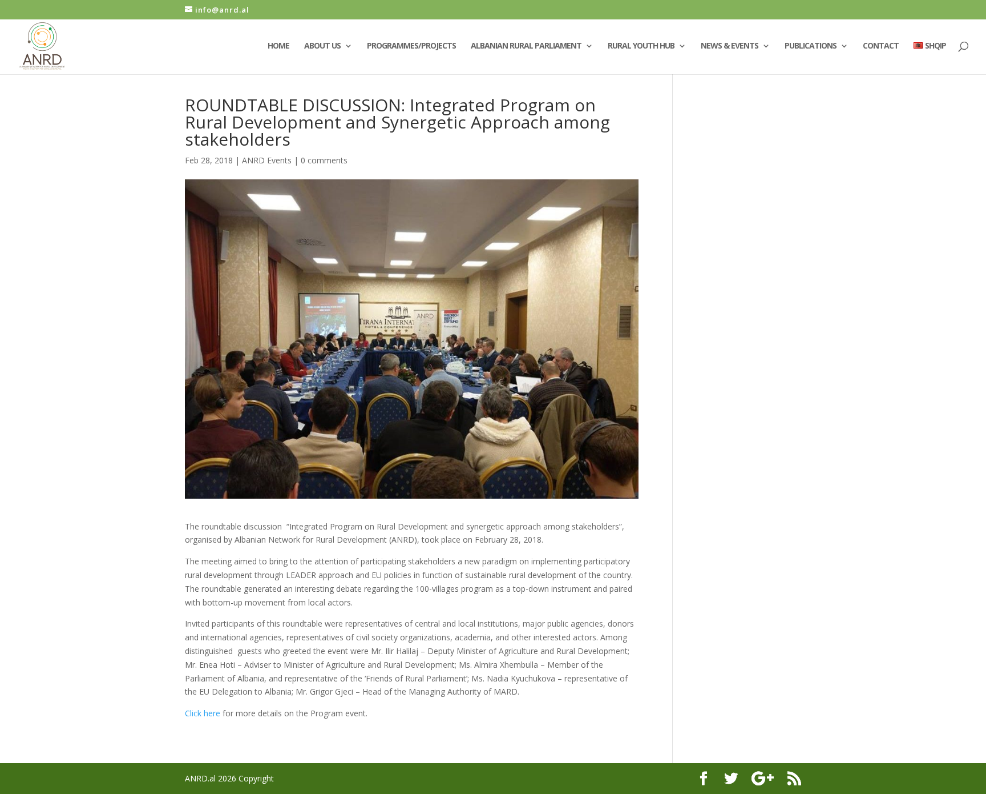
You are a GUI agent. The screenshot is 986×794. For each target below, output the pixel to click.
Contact (881, 46)
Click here (204, 713)
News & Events (729, 46)
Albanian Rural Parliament (526, 46)
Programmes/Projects (411, 46)
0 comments (324, 160)
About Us (322, 46)
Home (278, 46)
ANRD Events (267, 160)
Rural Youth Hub (641, 46)
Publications (811, 46)
